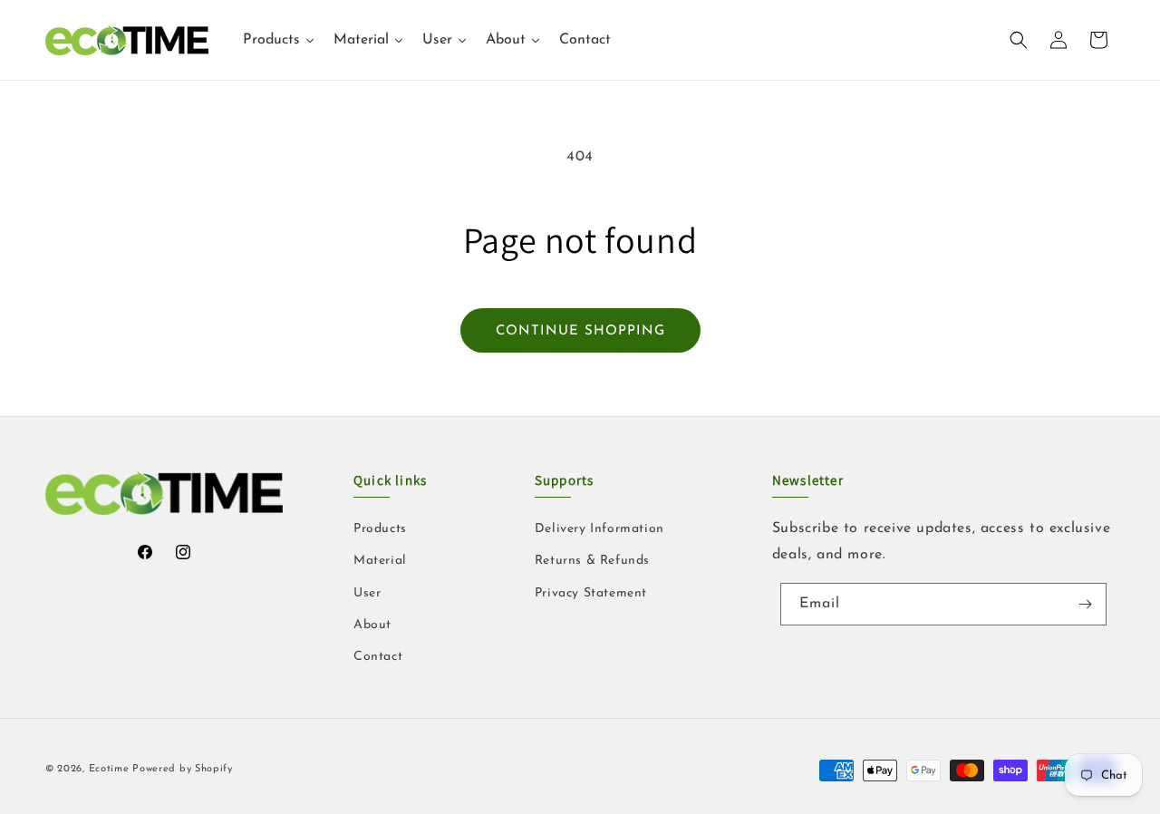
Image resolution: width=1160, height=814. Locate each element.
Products (380, 529)
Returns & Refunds (592, 560)
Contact (377, 657)
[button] (1019, 40)
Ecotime (111, 769)
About (372, 625)
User (367, 593)
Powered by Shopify (182, 769)
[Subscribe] (1086, 604)
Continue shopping (580, 331)
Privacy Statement (591, 593)
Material (380, 560)
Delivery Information (599, 529)
